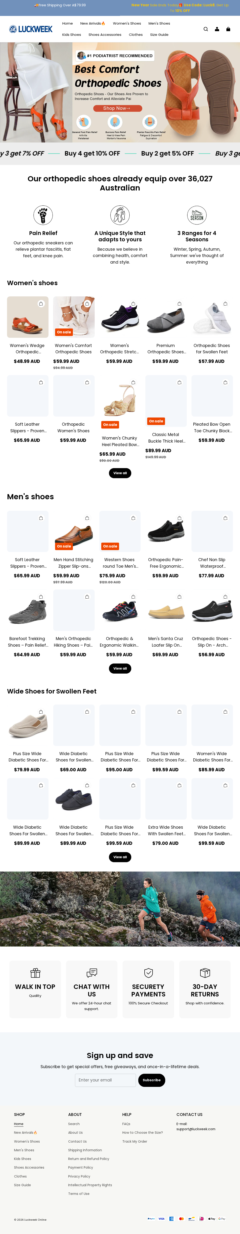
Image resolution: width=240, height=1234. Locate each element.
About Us (75, 1132)
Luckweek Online (35, 1220)
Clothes (136, 34)
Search (74, 1124)
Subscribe (152, 1080)
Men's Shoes (159, 23)
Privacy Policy (79, 1176)
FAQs (126, 1124)
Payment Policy (80, 1167)
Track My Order (134, 1141)
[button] (205, 29)
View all (120, 473)
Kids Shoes (71, 34)
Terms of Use (79, 1193)
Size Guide (159, 34)
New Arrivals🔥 (92, 23)
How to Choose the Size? (142, 1132)
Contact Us (77, 1141)
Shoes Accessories (105, 34)
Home (67, 23)
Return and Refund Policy (88, 1158)
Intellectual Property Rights (90, 1185)
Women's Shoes (127, 23)
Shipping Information (85, 1150)
